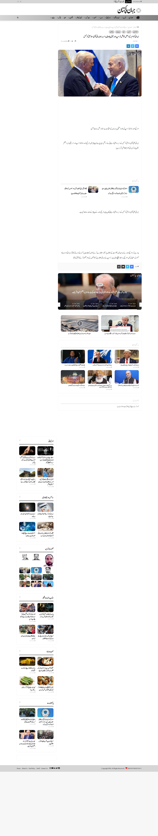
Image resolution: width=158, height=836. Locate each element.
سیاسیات (118, 32)
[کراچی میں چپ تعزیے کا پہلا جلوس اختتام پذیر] (36, 577)
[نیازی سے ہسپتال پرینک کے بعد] (36, 557)
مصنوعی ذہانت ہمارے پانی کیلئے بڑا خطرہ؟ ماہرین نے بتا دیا (28, 534)
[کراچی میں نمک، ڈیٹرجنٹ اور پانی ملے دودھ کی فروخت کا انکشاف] (45, 629)
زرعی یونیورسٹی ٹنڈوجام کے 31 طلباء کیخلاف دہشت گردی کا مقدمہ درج (27, 480)
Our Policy (32, 768)
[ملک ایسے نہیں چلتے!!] (24, 557)
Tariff (38, 768)
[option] (100, 291)
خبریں (124, 17)
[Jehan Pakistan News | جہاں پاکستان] (130, 9)
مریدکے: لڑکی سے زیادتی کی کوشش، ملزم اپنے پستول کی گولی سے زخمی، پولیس (27, 460)
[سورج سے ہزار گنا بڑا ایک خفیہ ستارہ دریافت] (27, 507)
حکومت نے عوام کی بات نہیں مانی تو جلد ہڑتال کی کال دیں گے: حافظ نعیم (128, 385)
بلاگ (59, 17)
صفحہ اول (135, 27)
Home (19, 768)
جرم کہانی (108, 17)
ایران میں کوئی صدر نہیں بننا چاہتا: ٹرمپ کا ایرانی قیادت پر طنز (130, 365)
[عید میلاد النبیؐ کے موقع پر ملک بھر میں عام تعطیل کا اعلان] (73, 377)
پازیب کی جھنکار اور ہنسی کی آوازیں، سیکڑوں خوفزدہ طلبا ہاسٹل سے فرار (46, 615)
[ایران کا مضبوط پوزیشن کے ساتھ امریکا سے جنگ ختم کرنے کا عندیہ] (100, 356)
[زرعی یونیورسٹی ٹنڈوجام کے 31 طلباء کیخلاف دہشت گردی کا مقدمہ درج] (27, 472)
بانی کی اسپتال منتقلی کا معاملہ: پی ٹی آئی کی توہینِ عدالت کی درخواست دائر (74, 365)
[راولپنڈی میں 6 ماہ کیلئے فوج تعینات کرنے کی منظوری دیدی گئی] (48, 577)
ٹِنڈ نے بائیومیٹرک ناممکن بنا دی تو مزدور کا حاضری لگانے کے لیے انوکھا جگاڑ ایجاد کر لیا (27, 617)
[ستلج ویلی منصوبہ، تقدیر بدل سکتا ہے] (48, 570)
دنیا (124, 32)
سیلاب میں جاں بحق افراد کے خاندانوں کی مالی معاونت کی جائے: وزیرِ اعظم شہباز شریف (27, 744)
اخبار (65, 17)
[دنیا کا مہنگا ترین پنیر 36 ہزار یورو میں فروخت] (27, 629)
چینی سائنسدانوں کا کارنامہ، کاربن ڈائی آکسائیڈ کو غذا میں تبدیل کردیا (45, 534)
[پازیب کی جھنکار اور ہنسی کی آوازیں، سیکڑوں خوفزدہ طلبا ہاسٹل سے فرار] (45, 607)
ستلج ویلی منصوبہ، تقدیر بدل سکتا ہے (115, 1)
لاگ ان (126, 406)
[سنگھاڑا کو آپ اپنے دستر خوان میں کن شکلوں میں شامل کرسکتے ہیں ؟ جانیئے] (45, 661)
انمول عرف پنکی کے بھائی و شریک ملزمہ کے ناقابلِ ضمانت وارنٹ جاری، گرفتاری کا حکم (45, 482)
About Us (25, 768)
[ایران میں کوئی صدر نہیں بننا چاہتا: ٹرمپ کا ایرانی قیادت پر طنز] (127, 356)
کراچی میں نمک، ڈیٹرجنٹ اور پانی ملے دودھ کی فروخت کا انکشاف (45, 637)
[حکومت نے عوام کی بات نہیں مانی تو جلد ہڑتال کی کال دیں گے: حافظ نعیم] (127, 377)
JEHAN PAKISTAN (134, 768)
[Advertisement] (100, 113)
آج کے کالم (79, 17)
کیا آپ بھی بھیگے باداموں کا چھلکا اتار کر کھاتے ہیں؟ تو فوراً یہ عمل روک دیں (45, 688)
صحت (95, 17)
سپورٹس (88, 17)
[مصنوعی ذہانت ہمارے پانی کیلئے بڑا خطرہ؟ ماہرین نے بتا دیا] (27, 526)
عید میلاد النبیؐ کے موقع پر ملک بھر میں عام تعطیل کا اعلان (76, 385)
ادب (101, 17)
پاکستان (111, 32)
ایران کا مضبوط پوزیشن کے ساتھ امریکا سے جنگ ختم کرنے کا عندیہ (102, 365)
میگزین (71, 17)
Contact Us (44, 768)
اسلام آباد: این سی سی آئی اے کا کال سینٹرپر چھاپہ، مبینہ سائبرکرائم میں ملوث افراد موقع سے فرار (46, 722)
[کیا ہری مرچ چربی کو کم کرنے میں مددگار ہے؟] (27, 680)
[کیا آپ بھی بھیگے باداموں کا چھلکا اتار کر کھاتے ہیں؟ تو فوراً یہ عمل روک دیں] (45, 680)
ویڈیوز (53, 17)
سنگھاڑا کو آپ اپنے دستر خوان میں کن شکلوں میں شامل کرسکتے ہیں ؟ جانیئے (45, 669)
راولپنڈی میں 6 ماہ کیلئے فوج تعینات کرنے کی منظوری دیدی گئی (99, 292)
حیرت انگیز (116, 17)
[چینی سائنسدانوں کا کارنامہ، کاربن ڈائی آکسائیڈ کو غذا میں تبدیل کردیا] (45, 526)
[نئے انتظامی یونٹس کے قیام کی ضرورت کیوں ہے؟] (48, 560)
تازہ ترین (131, 17)
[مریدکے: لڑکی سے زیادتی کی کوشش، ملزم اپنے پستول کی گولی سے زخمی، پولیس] (27, 450)
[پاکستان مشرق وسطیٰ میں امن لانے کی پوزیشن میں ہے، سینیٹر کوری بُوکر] (24, 577)
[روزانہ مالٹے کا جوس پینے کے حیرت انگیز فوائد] (27, 661)
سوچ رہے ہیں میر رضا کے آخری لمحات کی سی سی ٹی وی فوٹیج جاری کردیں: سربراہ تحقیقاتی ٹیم (45, 460)
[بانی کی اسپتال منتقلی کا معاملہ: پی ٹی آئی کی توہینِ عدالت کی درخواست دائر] (73, 356)
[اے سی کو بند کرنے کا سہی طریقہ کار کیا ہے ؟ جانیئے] (45, 507)
